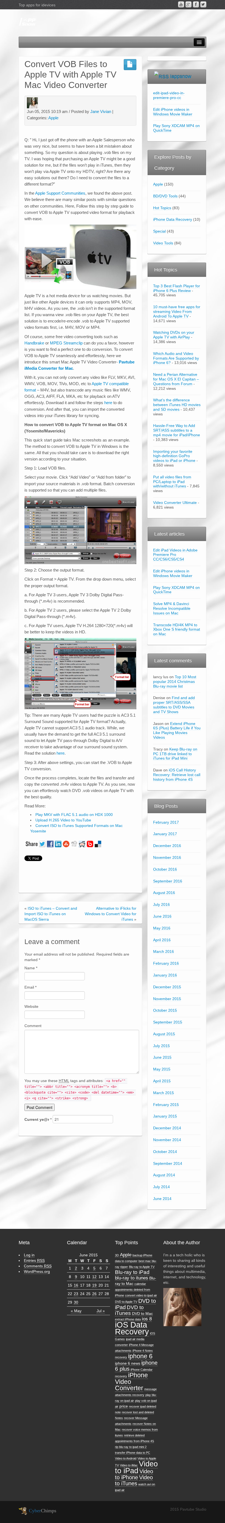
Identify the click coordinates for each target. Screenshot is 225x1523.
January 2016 (165, 975)
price (123, 1406)
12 (94, 1276)
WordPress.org (37, 1271)
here (108, 402)
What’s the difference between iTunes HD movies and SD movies (177, 405)
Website (31, 1006)
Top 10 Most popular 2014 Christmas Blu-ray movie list (174, 681)
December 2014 (167, 1128)
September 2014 (167, 1163)
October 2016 (165, 869)
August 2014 (164, 1175)
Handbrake (34, 343)
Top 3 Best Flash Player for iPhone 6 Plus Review (176, 288)
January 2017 (165, 834)
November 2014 (167, 1140)
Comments (38, 1266)
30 (76, 1302)
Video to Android (125, 1458)
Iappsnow (180, 76)
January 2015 (165, 1116)
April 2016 (162, 940)
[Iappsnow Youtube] (181, 4)
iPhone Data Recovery (172, 219)
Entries (34, 1260)
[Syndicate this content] (161, 76)
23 (76, 1294)
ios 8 (147, 1318)
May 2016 (161, 928)
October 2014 (165, 1151)
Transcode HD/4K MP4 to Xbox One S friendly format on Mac (176, 629)
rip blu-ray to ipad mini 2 (131, 1446)
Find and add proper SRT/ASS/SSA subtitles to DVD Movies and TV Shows (174, 705)
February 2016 (166, 963)
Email (30, 987)
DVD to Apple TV (126, 1301)
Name (30, 968)
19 (94, 1285)
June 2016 (162, 916)
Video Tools (163, 243)
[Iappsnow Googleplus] (188, 4)
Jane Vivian (100, 111)
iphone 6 (140, 1356)
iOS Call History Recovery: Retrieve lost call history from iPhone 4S (176, 775)
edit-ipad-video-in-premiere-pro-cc (169, 95)
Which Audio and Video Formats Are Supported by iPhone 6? (176, 358)
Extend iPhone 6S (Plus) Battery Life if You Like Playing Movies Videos (177, 730)
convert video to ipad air (141, 1295)
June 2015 (162, 1057)
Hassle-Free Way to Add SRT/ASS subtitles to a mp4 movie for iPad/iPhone (176, 430)
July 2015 (161, 1046)
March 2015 (163, 1093)
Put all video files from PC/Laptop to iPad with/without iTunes (172, 482)
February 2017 (166, 822)
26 (94, 1294)
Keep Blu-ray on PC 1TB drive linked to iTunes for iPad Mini (175, 754)
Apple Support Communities (60, 193)
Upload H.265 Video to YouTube (63, 820)
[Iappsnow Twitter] (203, 4)
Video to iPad (136, 1467)
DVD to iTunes (129, 1310)
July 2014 (161, 1187)
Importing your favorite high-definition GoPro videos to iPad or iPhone (174, 456)
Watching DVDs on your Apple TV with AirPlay (173, 334)
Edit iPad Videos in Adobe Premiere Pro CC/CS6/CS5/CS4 (175, 555)
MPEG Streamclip (66, 343)
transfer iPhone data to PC (132, 1452)
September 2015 (167, 1022)
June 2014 (162, 1198)
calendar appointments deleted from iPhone (132, 1289)
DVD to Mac (142, 1313)
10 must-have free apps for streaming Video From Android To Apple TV (176, 311)
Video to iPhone (134, 1474)
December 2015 (167, 987)
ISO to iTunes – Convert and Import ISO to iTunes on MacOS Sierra (50, 913)
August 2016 (164, 892)
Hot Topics (162, 208)
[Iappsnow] (27, 22)
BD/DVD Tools (165, 196)
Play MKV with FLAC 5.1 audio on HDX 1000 (74, 814)
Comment (32, 1025)
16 (76, 1285)
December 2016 (167, 845)
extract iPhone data (128, 1319)
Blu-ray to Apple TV (141, 1266)
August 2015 (164, 1034)
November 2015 (167, 999)
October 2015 (165, 1010)
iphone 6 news (127, 1363)
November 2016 (167, 857)
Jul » (101, 1311)
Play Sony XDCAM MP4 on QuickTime (176, 589)
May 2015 (161, 1069)
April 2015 (162, 1081)
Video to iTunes (134, 1480)
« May (76, 1311)
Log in (29, 1255)
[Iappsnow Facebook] (196, 4)
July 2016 (161, 904)
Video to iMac (129, 1465)
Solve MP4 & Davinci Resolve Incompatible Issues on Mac (171, 608)
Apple (53, 117)
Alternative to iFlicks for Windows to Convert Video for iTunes (110, 913)
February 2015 (166, 1104)
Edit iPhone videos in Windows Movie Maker (172, 111)
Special (159, 231)
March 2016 (163, 951)
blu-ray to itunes (131, 1278)
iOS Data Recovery (132, 1328)
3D (117, 1255)
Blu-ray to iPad (132, 1272)
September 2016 (167, 881)
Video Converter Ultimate (175, 502)
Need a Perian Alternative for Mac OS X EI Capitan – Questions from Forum (176, 379)
